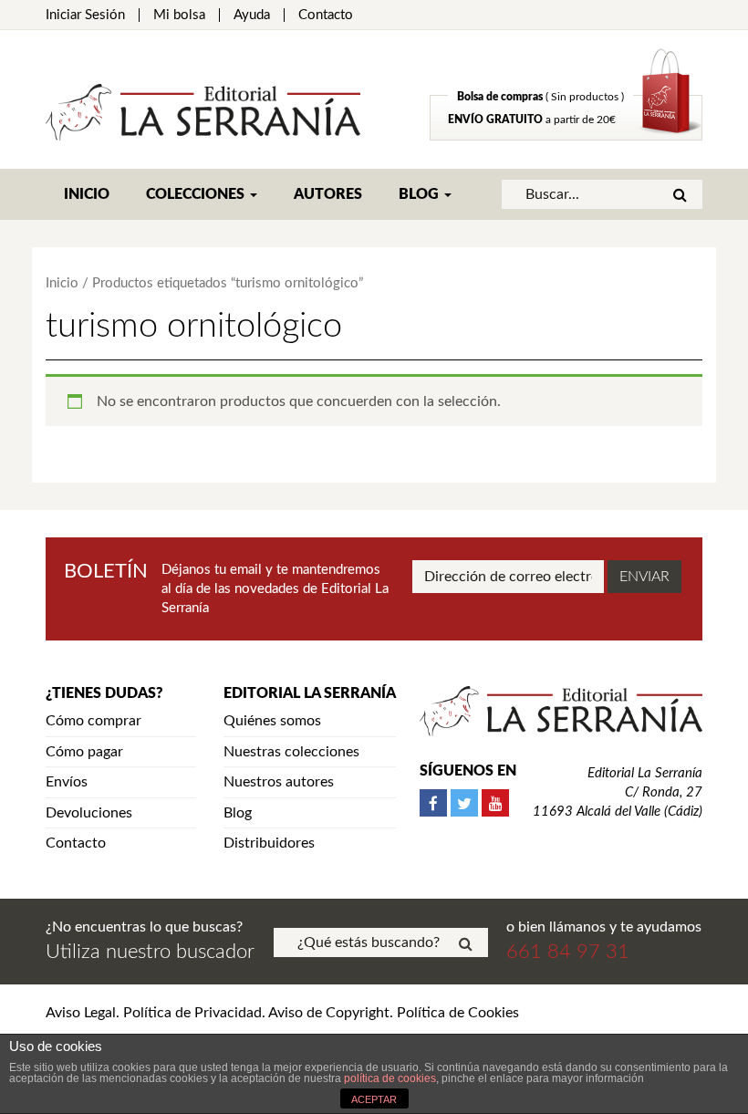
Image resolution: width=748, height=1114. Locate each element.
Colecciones (197, 194)
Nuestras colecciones (291, 751)
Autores (328, 194)
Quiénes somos (272, 720)
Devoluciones (89, 813)
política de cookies (390, 1078)
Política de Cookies (458, 1012)
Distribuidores (269, 843)
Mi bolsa (179, 15)
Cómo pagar (84, 751)
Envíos (67, 782)
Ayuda (252, 15)
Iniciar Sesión (85, 15)
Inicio (86, 194)
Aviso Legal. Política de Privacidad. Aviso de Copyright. (219, 1012)
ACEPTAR (374, 1099)
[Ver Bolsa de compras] (566, 136)
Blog (420, 194)
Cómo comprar (93, 720)
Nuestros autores (278, 782)
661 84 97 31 (567, 952)
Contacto (325, 15)
